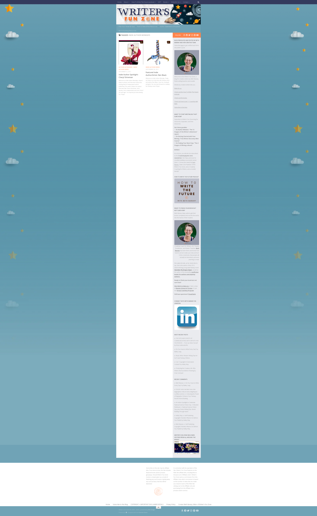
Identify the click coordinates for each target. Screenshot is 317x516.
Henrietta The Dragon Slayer (183, 270)
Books (165, 2)
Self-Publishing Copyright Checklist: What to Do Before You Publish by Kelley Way (186, 417)
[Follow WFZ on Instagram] (192, 35)
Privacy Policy (170, 504)
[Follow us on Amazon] (184, 35)
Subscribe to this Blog (120, 504)
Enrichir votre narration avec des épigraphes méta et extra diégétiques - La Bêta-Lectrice (186, 391)
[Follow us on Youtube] (197, 35)
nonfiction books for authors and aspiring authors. (186, 274)
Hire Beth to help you (181, 286)
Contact (185, 2)
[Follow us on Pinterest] (195, 35)
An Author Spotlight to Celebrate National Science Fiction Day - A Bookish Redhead (186, 404)
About (126, 2)
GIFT (159, 2)
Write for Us (175, 2)
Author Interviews (125, 67)
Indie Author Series (153, 67)
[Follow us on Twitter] (189, 35)
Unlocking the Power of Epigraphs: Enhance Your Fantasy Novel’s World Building (186, 396)
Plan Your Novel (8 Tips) (127, 26)
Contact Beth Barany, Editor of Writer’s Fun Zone (194, 504)
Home (119, 2)
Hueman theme (143, 512)
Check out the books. (180, 98)
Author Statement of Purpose (170, 26)
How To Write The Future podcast (143, 2)
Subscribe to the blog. (180, 107)
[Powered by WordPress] (126, 512)
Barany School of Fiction (184, 288)
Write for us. (178, 88)
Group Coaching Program (185, 290)
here (182, 45)
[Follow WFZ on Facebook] (187, 35)
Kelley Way (179, 415)
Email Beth (192, 294)
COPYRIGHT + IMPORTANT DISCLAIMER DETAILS (147, 504)
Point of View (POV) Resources (147, 26)
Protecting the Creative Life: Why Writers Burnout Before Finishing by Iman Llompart (185, 370)
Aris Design (151, 510)
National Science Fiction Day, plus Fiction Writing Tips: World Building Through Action (185, 409)
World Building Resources (127, 31)
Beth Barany (179, 383)
